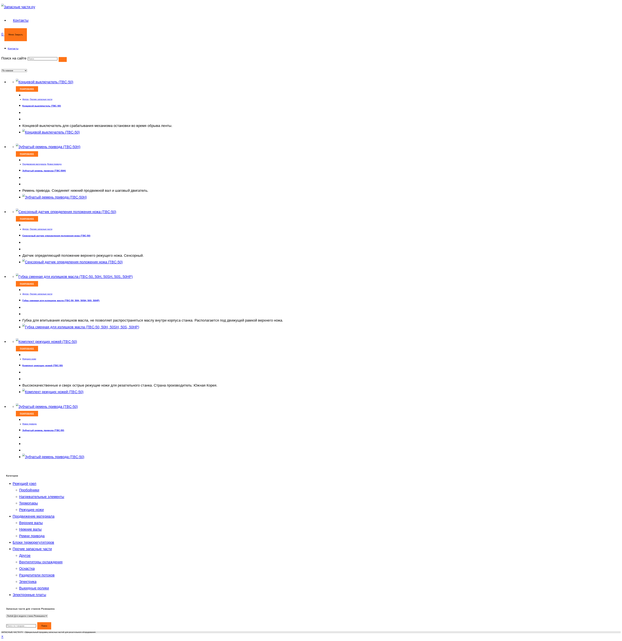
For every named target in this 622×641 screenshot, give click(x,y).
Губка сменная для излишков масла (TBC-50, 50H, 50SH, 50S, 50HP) (60, 300)
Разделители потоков (37, 575)
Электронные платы (29, 595)
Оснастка (27, 568)
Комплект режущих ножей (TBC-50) (42, 365)
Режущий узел (24, 484)
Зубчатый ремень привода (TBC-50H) (44, 170)
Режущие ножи (29, 359)
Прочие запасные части (41, 99)
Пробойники (29, 490)
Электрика (27, 582)
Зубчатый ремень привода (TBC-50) (43, 430)
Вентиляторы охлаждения (41, 562)
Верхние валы (31, 523)
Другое (25, 99)
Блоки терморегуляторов (33, 542)
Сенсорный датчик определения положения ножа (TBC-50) (56, 235)
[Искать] (62, 59)
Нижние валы (30, 529)
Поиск (44, 626)
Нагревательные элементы (41, 497)
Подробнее (27, 89)
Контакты (13, 48)
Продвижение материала (34, 164)
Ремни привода (54, 164)
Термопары (28, 503)
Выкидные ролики (34, 588)
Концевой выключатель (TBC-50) (41, 106)
